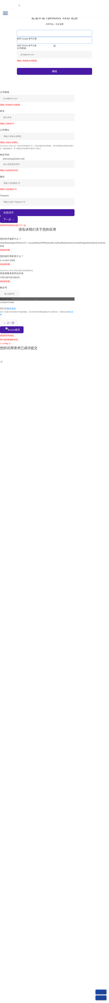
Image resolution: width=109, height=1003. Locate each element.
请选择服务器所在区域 (11, 273)
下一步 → (8, 219)
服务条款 (11, 308)
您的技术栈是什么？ (10, 239)
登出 (18, 45)
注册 (13, 56)
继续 (54, 71)
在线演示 (8, 212)
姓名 (2, 111)
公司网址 (4, 130)
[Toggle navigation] (5, 13)
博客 (10, 30)
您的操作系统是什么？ (11, 256)
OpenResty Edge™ (16, 24)
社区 (10, 33)
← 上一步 (8, 322)
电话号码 (4, 155)
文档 (10, 27)
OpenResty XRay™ (16, 21)
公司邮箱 (4, 92)
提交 (17, 329)
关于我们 (12, 36)
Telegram (4, 195)
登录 (13, 50)
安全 (25, 42)
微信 (2, 176)
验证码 (3, 287)
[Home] (54, 4)
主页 (10, 18)
